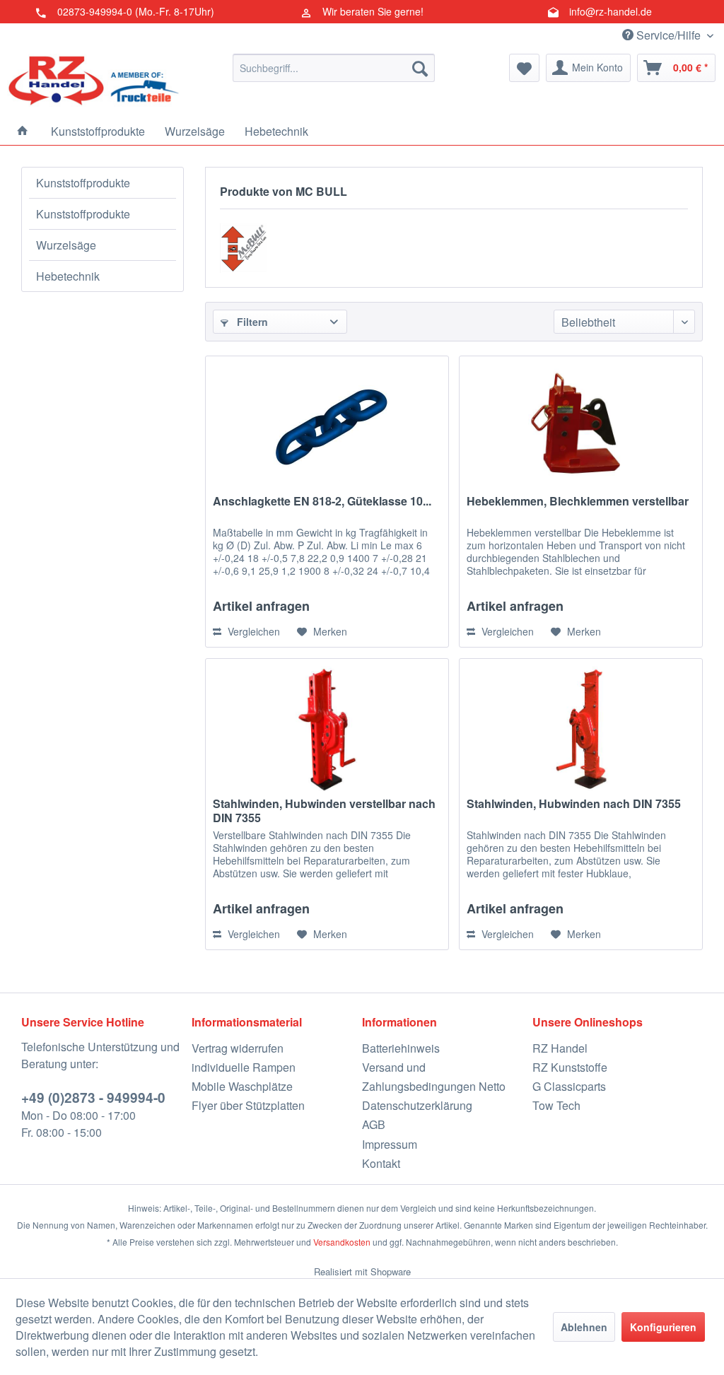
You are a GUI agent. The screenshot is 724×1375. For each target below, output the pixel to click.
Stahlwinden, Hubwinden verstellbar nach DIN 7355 (324, 811)
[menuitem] (334, 68)
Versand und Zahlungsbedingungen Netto (434, 1076)
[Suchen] (420, 68)
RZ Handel (560, 1048)
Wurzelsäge (66, 245)
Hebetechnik (68, 276)
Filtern (251, 322)
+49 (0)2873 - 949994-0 (93, 1097)
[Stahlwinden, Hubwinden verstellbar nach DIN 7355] (327, 729)
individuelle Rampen (244, 1067)
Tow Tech (556, 1105)
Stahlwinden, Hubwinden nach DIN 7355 (574, 804)
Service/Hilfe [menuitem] (668, 35)
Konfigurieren (663, 1327)
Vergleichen (252, 631)
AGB (373, 1124)
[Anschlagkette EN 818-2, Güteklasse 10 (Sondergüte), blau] (327, 427)
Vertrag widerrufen (238, 1048)
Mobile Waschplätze (242, 1086)
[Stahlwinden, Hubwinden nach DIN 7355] (581, 729)
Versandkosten (341, 1242)
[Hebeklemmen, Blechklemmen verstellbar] (581, 427)
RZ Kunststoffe (569, 1067)
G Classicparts (569, 1086)
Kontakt (381, 1163)
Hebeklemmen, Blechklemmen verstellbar (578, 501)
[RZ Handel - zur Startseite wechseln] (93, 82)
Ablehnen (584, 1327)
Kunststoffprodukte (83, 183)
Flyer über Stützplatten (248, 1105)
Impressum (389, 1144)
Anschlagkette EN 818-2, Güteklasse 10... (322, 501)
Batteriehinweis (401, 1048)
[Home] (22, 131)
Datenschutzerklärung (417, 1105)
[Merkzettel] (524, 68)
